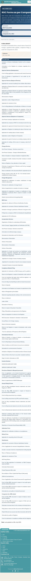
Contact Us (5, 549)
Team (4, 547)
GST (4, 534)
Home (4, 546)
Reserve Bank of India (8, 541)
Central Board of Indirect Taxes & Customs (12, 539)
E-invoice (5, 536)
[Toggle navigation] (29, 2)
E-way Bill (5, 538)
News (4, 550)
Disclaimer (5, 552)
